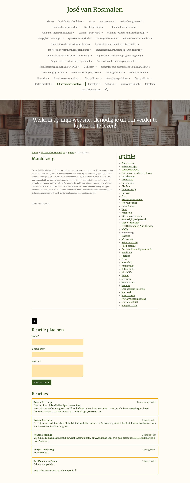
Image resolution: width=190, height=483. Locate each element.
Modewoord (128, 239)
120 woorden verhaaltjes (53, 152)
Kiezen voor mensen (132, 216)
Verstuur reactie (41, 382)
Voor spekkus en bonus (133, 289)
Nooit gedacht (128, 246)
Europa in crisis (129, 305)
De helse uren (128, 176)
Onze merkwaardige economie (137, 249)
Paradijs (126, 255)
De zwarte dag (129, 189)
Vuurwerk (126, 292)
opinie (71, 152)
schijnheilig (128, 265)
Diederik (126, 193)
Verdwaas (126, 279)
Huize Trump (128, 206)
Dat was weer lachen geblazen (137, 173)
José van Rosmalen (95, 9)
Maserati (126, 236)
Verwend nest (128, 282)
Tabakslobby (128, 269)
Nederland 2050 (130, 242)
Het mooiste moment (132, 199)
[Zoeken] (107, 89)
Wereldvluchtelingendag (134, 299)
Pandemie (127, 252)
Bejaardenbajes (129, 166)
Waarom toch (128, 295)
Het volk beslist (129, 202)
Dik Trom (126, 186)
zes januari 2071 (130, 302)
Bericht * (36, 361)
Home (35, 152)
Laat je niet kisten (130, 222)
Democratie (127, 179)
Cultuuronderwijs (130, 169)
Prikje (124, 259)
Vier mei (126, 285)
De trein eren (128, 183)
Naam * (35, 336)
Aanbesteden (128, 163)
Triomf (125, 275)
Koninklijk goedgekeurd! (134, 219)
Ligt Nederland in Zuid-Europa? (137, 226)
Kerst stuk (127, 212)
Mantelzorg (83, 152)
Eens (124, 196)
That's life (127, 272)
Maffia (125, 229)
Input (124, 209)
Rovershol (127, 262)
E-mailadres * (38, 348)
